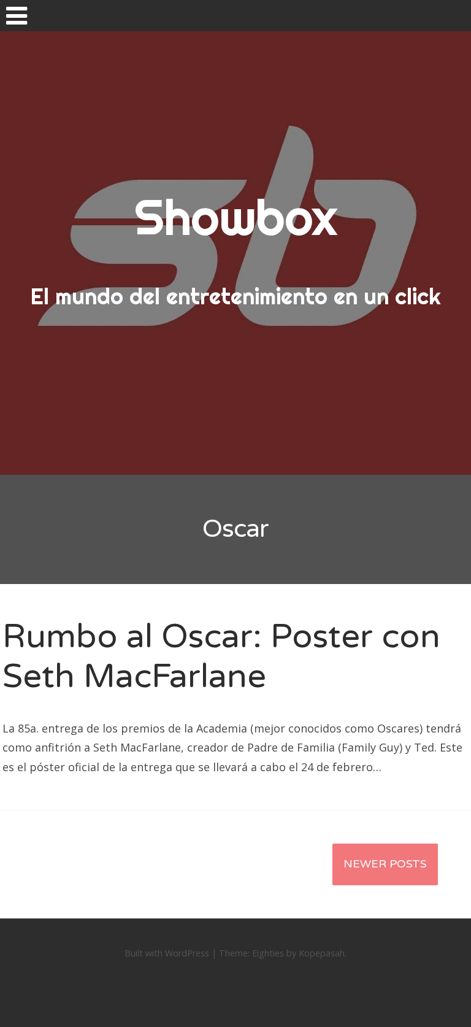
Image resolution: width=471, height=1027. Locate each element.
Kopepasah (322, 953)
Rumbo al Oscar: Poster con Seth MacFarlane (221, 656)
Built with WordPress (166, 953)
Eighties (268, 953)
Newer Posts (385, 864)
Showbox (235, 217)
